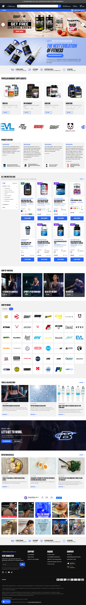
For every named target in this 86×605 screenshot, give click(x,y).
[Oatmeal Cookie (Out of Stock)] (25, 211)
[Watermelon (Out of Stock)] (44, 210)
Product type (6, 186)
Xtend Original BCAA (76, 200)
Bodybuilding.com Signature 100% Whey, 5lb (27, 202)
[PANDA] (80, 317)
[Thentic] (80, 359)
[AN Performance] (48, 369)
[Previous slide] (3, 24)
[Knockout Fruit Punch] (75, 208)
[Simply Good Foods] (69, 359)
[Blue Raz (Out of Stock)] (42, 210)
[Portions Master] (48, 348)
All (11, 309)
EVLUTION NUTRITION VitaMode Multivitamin (43, 242)
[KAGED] (69, 317)
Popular (5, 309)
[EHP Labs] (6, 369)
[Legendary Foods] (27, 369)
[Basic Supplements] (38, 348)
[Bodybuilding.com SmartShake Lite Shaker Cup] (27, 230)
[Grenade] (6, 348)
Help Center (31, 557)
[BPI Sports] (27, 338)
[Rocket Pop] (38, 210)
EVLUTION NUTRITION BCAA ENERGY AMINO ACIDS (42, 202)
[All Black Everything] (48, 359)
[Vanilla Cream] (23, 211)
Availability (5, 204)
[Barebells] (59, 338)
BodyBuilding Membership (74, 557)
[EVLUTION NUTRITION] (80, 338)
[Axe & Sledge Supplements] (59, 327)
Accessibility (31, 554)
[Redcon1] (38, 317)
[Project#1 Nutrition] (59, 348)
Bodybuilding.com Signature (27, 198)
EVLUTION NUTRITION (41, 198)
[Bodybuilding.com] (3, 6)
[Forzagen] (80, 348)
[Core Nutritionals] (69, 348)
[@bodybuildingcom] (25, 497)
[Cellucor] (59, 317)
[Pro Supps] (48, 327)
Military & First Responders (54, 559)
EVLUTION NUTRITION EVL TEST (60, 242)
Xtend (71, 198)
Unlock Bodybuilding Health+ (55, 55)
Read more (81, 382)
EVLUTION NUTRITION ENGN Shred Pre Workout (59, 202)
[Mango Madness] (73, 208)
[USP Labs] (69, 369)
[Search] (59, 6)
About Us (69, 554)
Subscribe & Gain (71, 559)
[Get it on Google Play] (71, 566)
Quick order (28, 218)
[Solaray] (38, 359)
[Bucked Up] (17, 327)
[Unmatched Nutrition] (38, 327)
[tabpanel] (43, 25)
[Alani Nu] (69, 338)
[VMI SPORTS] (6, 359)
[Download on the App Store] (71, 563)
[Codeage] (17, 348)
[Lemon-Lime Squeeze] (77, 208)
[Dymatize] (17, 317)
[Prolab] (27, 359)
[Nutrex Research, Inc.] (27, 317)
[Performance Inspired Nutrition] (59, 369)
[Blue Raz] (54, 211)
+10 (79, 208)
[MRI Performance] (17, 359)
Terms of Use (50, 564)
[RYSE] (80, 327)
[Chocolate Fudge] (21, 211)
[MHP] (6, 338)
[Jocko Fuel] (27, 327)
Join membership (6, 441)
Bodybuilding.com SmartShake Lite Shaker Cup (26, 244)
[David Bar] (69, 327)
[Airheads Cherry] (71, 208)
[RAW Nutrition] (59, 359)
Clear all (14, 183)
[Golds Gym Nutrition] (17, 369)
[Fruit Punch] (40, 210)
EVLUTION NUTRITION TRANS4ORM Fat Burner (76, 242)
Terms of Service (13, 569)
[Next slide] (83, 24)
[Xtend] (6, 327)
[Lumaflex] (38, 369)
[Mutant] (48, 317)
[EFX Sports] (38, 338)
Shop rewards (17, 441)
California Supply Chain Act (54, 561)
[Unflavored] (38, 252)
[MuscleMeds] (17, 338)
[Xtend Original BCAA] (77, 189)
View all (81, 179)
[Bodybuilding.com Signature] (6, 317)
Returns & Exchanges (33, 559)
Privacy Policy (5, 569)
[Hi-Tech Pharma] (27, 348)
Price (3, 207)
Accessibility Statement (53, 557)
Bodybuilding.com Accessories (25, 240)
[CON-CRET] (48, 338)
